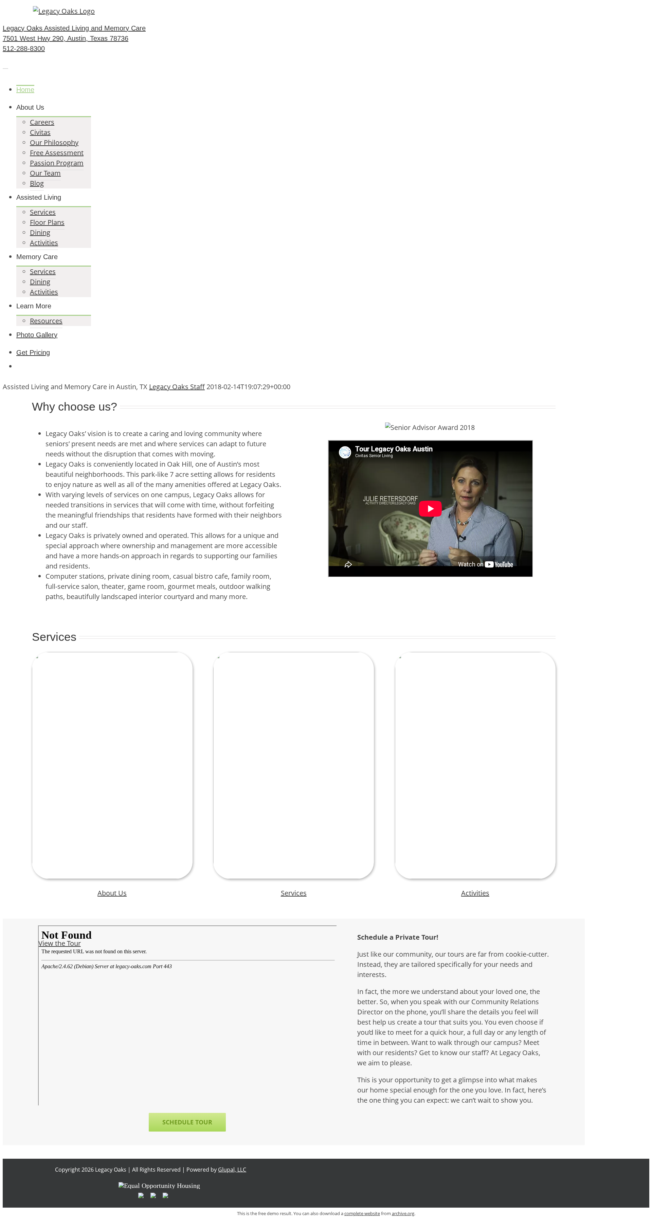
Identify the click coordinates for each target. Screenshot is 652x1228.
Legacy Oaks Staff (177, 386)
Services (294, 893)
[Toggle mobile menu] (5, 65)
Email (575, 10)
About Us (112, 893)
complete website (362, 1213)
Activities (475, 893)
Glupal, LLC (232, 1169)
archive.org (403, 1213)
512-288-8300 (532, 10)
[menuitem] (300, 89)
